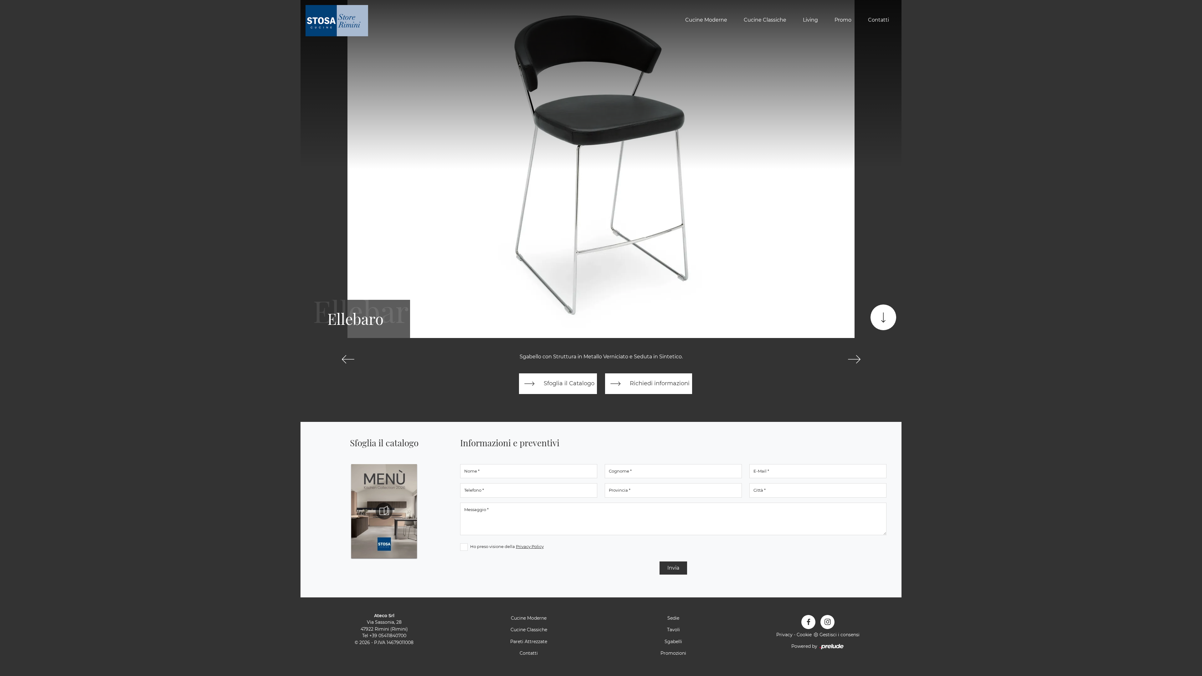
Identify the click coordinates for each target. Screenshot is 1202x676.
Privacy (784, 635)
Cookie (804, 635)
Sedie (673, 618)
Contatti (878, 20)
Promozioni (673, 653)
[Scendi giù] (883, 317)
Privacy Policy (530, 546)
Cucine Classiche (765, 20)
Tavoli (673, 629)
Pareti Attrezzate (528, 641)
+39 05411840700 (387, 635)
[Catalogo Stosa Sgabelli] (384, 511)
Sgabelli (673, 641)
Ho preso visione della (507, 546)
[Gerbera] (854, 359)
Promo (843, 20)
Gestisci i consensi (839, 635)
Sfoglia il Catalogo (568, 383)
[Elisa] (348, 359)
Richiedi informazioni (659, 383)
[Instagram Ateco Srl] (827, 622)
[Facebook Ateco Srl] (808, 622)
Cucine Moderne (706, 20)
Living (810, 20)
